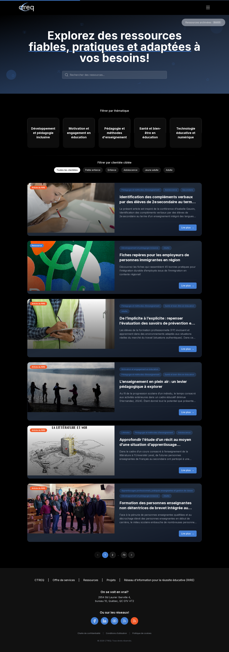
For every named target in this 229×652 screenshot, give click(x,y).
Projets (111, 580)
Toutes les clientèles (67, 170)
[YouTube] (114, 621)
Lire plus (187, 227)
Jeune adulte (151, 170)
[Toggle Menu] (208, 7)
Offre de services (64, 580)
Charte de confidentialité (89, 633)
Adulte (169, 170)
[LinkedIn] (104, 621)
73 (124, 555)
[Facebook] (94, 621)
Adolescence (130, 170)
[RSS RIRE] (134, 621)
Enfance (112, 170)
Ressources (90, 580)
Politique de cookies (141, 633)
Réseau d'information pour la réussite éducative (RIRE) (159, 580)
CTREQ (39, 580)
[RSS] (124, 621)
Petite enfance (92, 170)
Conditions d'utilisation (116, 633)
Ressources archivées (202, 22)
